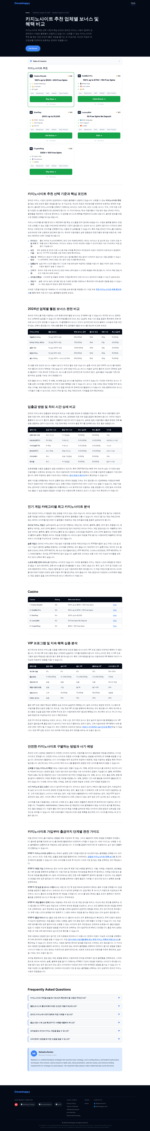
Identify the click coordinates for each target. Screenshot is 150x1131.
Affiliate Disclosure (73, 1109)
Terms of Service (72, 1106)
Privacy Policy (71, 1103)
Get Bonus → (51, 135)
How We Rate (71, 1112)
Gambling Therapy (27, 1104)
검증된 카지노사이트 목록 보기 (100, 857)
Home (133, 3)
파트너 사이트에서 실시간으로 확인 (97, 727)
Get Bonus (33, 48)
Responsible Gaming (73, 1115)
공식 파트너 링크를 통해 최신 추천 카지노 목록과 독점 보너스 (93, 939)
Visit (115, 605)
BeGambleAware (45, 1104)
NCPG (58, 1104)
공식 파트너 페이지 (77, 475)
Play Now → (51, 99)
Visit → (99, 135)
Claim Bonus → (99, 99)
